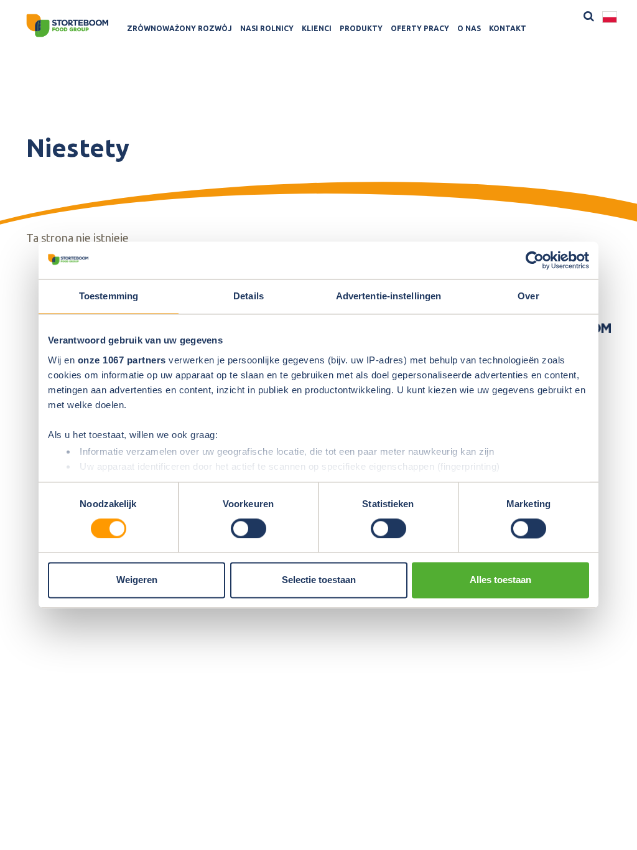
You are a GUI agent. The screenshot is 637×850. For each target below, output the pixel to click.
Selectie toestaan (319, 580)
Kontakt (507, 28)
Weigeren (136, 580)
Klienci (317, 28)
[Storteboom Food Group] (67, 25)
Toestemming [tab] (108, 296)
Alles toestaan (500, 580)
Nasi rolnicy (267, 28)
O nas (469, 28)
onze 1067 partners (122, 360)
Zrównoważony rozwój (179, 28)
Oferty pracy (420, 28)
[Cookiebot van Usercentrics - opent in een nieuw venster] (534, 260)
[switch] (248, 528)
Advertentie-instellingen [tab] (388, 296)
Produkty (361, 28)
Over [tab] (528, 296)
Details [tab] (248, 296)
